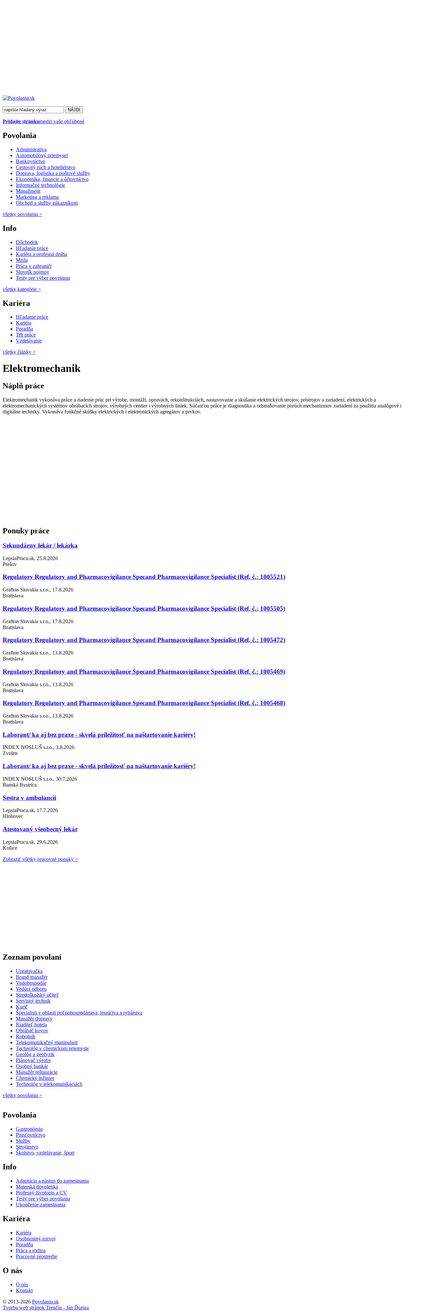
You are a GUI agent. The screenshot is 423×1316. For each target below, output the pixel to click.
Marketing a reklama (37, 197)
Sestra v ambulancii (29, 797)
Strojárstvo (27, 1147)
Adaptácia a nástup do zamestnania (52, 1181)
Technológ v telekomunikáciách (49, 1084)
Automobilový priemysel (42, 155)
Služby (23, 1141)
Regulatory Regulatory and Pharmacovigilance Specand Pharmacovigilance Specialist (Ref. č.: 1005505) (144, 608)
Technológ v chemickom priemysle (52, 1048)
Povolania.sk (45, 1301)
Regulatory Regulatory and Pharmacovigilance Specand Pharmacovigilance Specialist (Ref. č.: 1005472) (144, 639)
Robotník (25, 1036)
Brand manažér (32, 977)
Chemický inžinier (35, 1078)
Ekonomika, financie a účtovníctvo (52, 179)
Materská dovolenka (37, 1187)
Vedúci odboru (31, 989)
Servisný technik (33, 1001)
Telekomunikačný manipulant (47, 1042)
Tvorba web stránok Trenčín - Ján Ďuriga (46, 1307)
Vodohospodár (31, 983)
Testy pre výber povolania (43, 278)
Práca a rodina (31, 1250)
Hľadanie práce (32, 248)
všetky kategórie (22, 289)
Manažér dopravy (34, 1018)
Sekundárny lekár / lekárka (40, 545)
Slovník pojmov (32, 272)
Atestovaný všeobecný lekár (40, 829)
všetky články (19, 352)
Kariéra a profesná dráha (41, 254)
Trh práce (26, 335)
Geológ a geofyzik (35, 1054)
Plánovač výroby (33, 1060)
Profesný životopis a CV (41, 1192)
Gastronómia (29, 1129)
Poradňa (24, 329)
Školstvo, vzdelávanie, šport (45, 1153)
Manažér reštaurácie (37, 1072)
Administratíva (31, 149)
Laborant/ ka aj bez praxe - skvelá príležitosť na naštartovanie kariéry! (99, 734)
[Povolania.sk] (19, 98)
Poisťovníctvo (30, 1135)
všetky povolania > (22, 1095)
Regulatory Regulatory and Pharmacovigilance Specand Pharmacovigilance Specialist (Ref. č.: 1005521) (144, 576)
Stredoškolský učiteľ (37, 995)
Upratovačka (29, 971)
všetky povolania (22, 214)
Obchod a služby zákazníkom (47, 203)
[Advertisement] (201, 49)
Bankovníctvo (30, 161)
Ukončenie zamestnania (40, 1204)
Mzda (22, 260)
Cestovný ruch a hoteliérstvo (45, 167)
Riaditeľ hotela (31, 1024)
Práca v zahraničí (34, 266)
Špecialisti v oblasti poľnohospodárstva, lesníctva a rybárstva (79, 1012)
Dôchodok (27, 242)
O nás (22, 1284)
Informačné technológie (40, 185)
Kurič (22, 1007)
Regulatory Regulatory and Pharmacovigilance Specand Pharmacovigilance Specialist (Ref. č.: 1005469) (144, 671)
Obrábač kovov (32, 1030)
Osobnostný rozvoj (36, 1238)
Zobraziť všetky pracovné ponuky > (40, 859)
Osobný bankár (32, 1066)
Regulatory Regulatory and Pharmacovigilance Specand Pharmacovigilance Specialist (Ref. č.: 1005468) (144, 702)
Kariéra (23, 323)
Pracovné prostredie (36, 1256)
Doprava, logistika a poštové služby (53, 173)
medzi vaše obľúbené (43, 121)
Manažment (28, 191)
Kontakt (24, 1290)
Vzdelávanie (29, 340)
